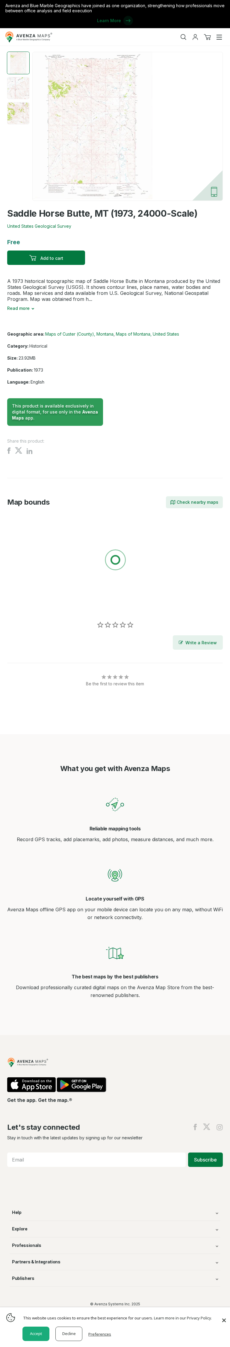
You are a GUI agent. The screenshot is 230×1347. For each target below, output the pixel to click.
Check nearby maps (197, 502)
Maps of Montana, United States (147, 334)
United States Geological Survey (39, 226)
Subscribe (205, 1160)
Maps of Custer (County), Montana (79, 334)
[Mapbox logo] (22, 603)
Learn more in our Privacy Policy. (183, 1318)
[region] (115, 561)
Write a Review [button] (201, 642)
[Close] (224, 1317)
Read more (18, 308)
